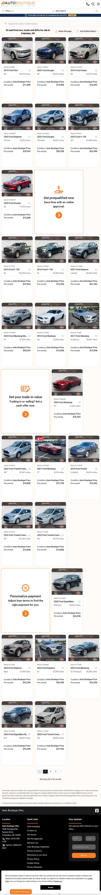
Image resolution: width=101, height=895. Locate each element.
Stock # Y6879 (9, 465)
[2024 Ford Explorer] (17, 648)
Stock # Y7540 (75, 665)
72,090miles (58, 339)
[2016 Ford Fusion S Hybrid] (83, 449)
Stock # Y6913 (75, 133)
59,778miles (58, 539)
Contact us (32, 830)
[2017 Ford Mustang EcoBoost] (83, 316)
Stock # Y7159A (76, 266)
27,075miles (91, 74)
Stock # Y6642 (75, 333)
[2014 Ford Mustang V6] (50, 316)
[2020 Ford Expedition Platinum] (67, 581)
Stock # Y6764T (60, 598)
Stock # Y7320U (10, 333)
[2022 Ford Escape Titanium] (50, 117)
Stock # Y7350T (43, 266)
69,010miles (74, 605)
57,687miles (25, 472)
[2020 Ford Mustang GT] (67, 382)
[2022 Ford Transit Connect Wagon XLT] (17, 449)
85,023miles (58, 74)
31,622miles (74, 406)
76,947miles (91, 339)
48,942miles (58, 738)
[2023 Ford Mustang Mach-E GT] (17, 316)
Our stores (31, 834)
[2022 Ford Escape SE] (50, 50)
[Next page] (61, 772)
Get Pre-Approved (34, 839)
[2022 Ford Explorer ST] (50, 648)
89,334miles (91, 273)
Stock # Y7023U (43, 333)
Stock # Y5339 (9, 67)
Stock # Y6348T (43, 665)
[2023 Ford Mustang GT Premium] (83, 648)
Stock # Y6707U (43, 133)
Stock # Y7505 (42, 532)
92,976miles (25, 74)
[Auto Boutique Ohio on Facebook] (96, 810)
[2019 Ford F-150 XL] (17, 249)
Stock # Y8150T (43, 465)
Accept (50, 887)
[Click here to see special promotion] (50, 15)
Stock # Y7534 (9, 665)
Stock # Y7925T (76, 465)
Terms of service (34, 851)
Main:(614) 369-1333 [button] (11, 840)
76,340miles (25, 671)
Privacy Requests (34, 867)
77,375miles (25, 207)
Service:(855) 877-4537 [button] (12, 846)
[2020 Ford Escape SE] (17, 183)
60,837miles (25, 738)
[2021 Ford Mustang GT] (50, 449)
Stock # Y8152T (76, 67)
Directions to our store (37, 855)
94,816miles (91, 472)
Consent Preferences (20, 892)
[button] (87, 4)
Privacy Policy (33, 859)
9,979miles (59, 472)
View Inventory (33, 826)
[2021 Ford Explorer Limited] (83, 249)
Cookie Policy (33, 863)
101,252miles (24, 539)
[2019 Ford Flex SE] (17, 50)
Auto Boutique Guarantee (38, 847)
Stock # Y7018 (42, 731)
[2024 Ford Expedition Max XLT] (17, 714)
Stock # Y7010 (9, 532)
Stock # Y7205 (9, 731)
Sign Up (84, 855)
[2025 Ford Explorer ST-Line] (17, 117)
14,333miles (25, 140)
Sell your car (32, 843)
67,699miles (58, 671)
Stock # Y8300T (10, 133)
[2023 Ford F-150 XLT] (83, 117)
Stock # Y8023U (60, 399)
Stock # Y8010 (42, 67)
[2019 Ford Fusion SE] (83, 50)
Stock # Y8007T (10, 200)
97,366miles (91, 140)
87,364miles (58, 273)
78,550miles (91, 671)
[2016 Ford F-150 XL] (50, 249)
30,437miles (58, 140)
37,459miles (25, 339)
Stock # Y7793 (9, 266)
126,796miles (24, 273)
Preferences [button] (58, 881)
